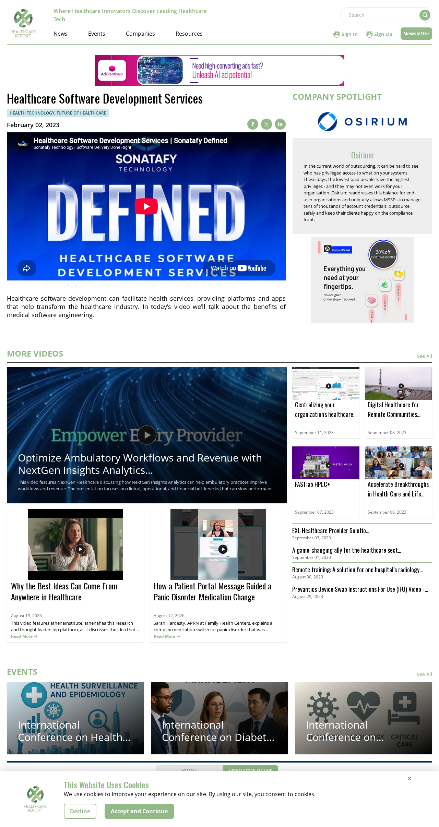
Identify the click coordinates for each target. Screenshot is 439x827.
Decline (80, 811)
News (61, 33)
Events (96, 33)
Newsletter (416, 33)
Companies (140, 33)
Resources (189, 33)
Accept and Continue (139, 811)
